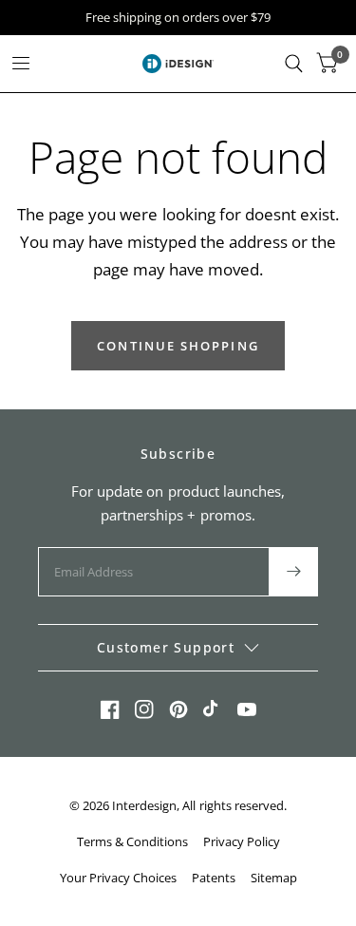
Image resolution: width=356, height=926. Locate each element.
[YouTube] (246, 709)
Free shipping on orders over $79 (178, 17)
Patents (213, 877)
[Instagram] (144, 709)
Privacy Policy (241, 841)
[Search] (293, 63)
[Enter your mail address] (293, 571)
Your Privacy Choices (118, 877)
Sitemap (274, 877)
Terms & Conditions (132, 841)
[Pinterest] (178, 709)
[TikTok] (212, 709)
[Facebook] (110, 709)
